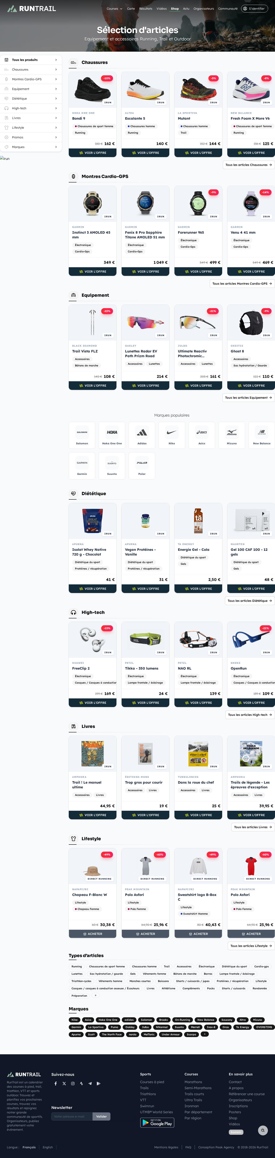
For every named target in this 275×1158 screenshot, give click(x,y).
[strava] (81, 1083)
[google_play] (98, 1083)
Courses (112, 9)
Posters (235, 1112)
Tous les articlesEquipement (246, 398)
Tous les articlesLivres (250, 827)
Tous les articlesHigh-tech (247, 715)
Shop (175, 9)
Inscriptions (238, 1106)
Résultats (145, 9)
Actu (186, 9)
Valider (101, 1116)
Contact (235, 1082)
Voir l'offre (95, 153)
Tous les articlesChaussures (246, 165)
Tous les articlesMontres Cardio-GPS (239, 284)
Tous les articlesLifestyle (249, 946)
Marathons (193, 1082)
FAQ (188, 1147)
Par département (198, 1112)
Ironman (192, 1106)
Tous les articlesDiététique (247, 601)
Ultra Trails (193, 1100)
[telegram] (90, 1083)
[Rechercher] (263, 1130)
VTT (143, 1100)
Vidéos (162, 9)
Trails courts (194, 1094)
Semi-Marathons (198, 1088)
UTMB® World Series (156, 1112)
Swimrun (147, 1106)
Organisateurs (204, 9)
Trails (144, 1088)
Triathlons (148, 1094)
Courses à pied (152, 1082)
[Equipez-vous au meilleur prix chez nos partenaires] (31, 158)
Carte (131, 9)
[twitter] (64, 1083)
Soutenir (236, 1132)
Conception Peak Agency (216, 1147)
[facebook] (55, 1083)
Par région (193, 1118)
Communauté (228, 9)
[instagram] (73, 1083)
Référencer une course (247, 1094)
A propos (236, 1088)
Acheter (95, 934)
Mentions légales (166, 1147)
